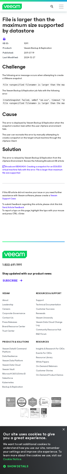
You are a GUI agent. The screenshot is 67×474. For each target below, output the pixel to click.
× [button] (63, 429)
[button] (33, 466)
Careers (6, 309)
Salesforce (7, 378)
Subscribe (10, 280)
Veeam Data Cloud (11, 365)
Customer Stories (44, 370)
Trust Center (8, 331)
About (5, 300)
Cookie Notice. (12, 459)
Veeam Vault (8, 369)
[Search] (51, 6)
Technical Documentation (48, 304)
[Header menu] (61, 6)
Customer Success (45, 309)
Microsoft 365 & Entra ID (14, 374)
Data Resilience (9, 356)
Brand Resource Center (13, 326)
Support (40, 300)
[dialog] (33, 450)
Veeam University (44, 318)
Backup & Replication (12, 387)
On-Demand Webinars (46, 366)
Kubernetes (8, 382)
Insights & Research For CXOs (50, 348)
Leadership (7, 304)
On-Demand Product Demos (49, 375)
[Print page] (4, 39)
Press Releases (9, 322)
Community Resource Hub (48, 329)
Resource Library (44, 357)
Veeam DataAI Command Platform (14, 350)
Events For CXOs (44, 353)
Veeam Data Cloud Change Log (49, 323)
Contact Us (7, 318)
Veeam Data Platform (12, 360)
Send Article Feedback (13, 207)
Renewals (40, 313)
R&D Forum (41, 334)
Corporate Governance (13, 313)
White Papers (42, 362)
